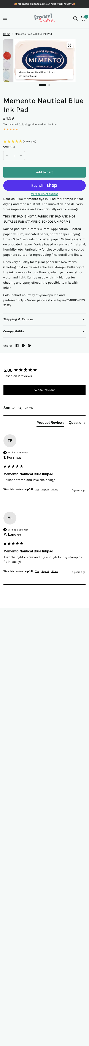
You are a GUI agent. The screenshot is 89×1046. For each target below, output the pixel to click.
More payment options (44, 194)
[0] (82, 18)
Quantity (9, 146)
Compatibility (13, 331)
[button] (44, 141)
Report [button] (45, 489)
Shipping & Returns (18, 319)
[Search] (75, 18)
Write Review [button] (44, 390)
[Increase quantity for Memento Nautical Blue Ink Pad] (21, 155)
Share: (7, 345)
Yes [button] (37, 489)
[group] (44, 370)
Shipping (24, 124)
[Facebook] (17, 345)
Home (6, 33)
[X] (23, 345)
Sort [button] (7, 408)
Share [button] (54, 489)
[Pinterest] (29, 345)
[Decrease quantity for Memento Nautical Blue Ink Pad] (6, 155)
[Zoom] (69, 45)
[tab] (50, 423)
